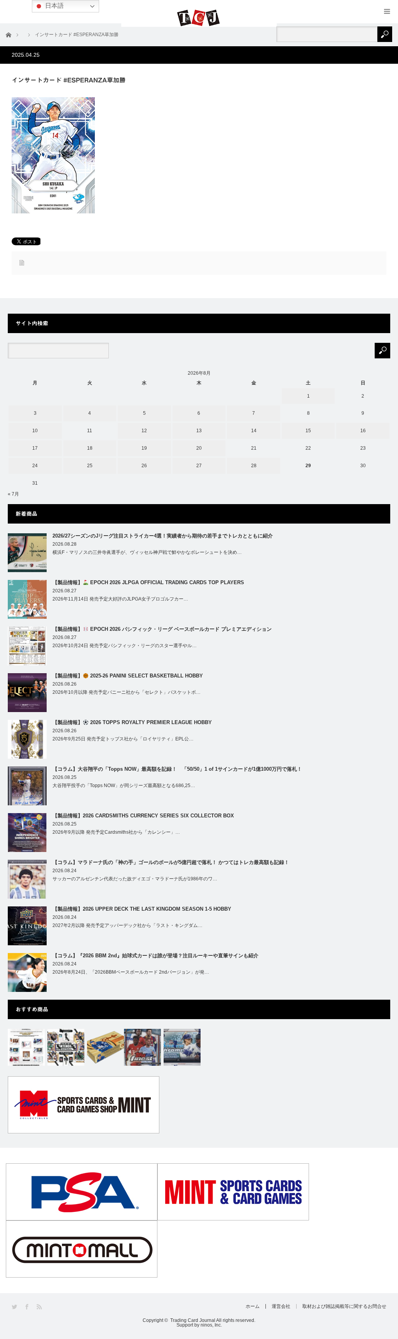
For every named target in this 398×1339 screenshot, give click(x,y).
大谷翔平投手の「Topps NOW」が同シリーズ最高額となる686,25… (123, 785)
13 (199, 430)
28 (254, 465)
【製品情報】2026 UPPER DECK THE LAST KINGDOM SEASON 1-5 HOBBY (141, 909)
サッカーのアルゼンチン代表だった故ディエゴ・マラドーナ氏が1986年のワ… (134, 879)
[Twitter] (15, 1307)
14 (254, 430)
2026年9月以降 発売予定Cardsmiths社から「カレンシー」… (116, 832)
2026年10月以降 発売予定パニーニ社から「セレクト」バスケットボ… (126, 692)
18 (90, 448)
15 (308, 430)
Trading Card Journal (192, 1320)
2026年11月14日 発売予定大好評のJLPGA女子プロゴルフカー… (120, 599)
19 (144, 448)
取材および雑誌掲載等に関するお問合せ (344, 1306)
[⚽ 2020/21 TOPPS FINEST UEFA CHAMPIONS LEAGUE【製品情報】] (142, 1047)
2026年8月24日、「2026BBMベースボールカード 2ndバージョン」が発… (130, 972)
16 (363, 430)
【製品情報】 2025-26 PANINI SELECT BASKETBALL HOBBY (127, 676)
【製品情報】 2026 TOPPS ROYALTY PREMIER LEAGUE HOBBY (132, 722)
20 (199, 448)
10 (35, 430)
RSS (40, 1307)
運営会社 (281, 1306)
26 (144, 465)
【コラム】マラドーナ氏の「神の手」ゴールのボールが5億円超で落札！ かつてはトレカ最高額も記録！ (170, 862)
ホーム (253, 1306)
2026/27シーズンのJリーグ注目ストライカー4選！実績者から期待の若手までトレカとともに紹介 (162, 536)
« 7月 (13, 494)
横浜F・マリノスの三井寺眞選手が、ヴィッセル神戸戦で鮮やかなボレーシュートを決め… (147, 552)
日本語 (54, 5)
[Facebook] (27, 1307)
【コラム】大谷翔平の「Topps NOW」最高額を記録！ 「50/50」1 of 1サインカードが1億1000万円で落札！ (177, 769)
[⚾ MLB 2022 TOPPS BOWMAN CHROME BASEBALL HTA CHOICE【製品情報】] (182, 1047)
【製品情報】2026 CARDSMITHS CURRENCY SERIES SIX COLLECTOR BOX (143, 816)
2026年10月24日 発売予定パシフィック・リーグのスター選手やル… (124, 645)
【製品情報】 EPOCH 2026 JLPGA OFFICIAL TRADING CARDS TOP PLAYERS (148, 582)
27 (199, 465)
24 (35, 465)
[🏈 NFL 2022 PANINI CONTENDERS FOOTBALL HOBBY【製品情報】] (65, 1047)
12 (144, 430)
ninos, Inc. (211, 1325)
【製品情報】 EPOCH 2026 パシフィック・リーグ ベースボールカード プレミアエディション (162, 629)
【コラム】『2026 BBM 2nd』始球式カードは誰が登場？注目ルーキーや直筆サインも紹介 (155, 955)
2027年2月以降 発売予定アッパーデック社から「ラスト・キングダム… (127, 925)
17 (35, 448)
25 (90, 465)
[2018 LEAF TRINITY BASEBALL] (26, 1047)
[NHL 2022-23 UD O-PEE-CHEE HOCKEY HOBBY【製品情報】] (105, 1047)
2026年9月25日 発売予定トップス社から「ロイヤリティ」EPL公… (123, 739)
